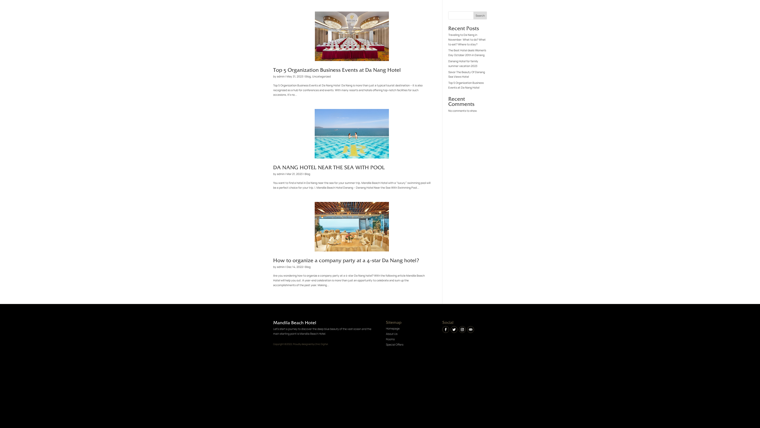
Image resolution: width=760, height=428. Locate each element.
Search (480, 15)
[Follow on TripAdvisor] (470, 329)
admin (281, 76)
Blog (308, 76)
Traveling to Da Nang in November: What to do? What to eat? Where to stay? (467, 39)
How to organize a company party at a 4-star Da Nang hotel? (346, 260)
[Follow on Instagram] (462, 329)
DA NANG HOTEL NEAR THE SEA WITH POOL (329, 167)
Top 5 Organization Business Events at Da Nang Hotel (337, 69)
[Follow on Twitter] (454, 329)
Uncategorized (321, 76)
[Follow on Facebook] (445, 329)
